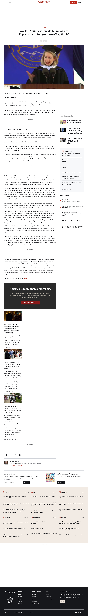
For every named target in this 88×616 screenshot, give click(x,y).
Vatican (20, 601)
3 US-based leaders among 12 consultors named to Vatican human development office (15, 535)
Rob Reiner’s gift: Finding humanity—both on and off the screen (71, 510)
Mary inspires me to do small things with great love (44, 533)
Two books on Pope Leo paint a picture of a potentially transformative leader (72, 226)
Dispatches (44, 27)
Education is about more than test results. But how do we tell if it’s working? (43, 511)
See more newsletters (74, 597)
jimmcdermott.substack (35, 463)
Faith (19, 594)
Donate (47, 594)
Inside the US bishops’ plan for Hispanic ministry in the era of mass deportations (16, 503)
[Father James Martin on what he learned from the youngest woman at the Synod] (13, 359)
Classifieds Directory (50, 599)
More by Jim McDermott (16, 465)
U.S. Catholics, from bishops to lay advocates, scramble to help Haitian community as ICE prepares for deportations (14, 511)
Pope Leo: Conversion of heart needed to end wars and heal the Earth (14, 497)
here (25, 278)
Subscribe (73, 2)
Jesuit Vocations (35, 603)
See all (26, 492)
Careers (34, 596)
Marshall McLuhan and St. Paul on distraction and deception (43, 522)
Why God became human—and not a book (72, 220)
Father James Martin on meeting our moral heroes (72, 535)
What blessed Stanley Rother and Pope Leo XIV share (75, 122)
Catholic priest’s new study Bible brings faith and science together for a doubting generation (75, 131)
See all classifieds (66, 189)
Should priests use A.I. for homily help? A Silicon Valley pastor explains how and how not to (71, 522)
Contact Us (34, 601)
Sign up (62, 601)
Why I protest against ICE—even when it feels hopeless (72, 206)
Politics (20, 599)
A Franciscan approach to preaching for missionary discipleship (69, 529)
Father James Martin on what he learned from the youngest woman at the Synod (12, 365)
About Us (34, 594)
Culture (20, 596)
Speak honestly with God (37, 528)
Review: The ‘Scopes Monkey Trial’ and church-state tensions (71, 503)
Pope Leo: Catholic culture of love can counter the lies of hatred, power (15, 522)
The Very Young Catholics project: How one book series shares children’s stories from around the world (43, 504)
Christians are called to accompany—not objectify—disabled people (74, 140)
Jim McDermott (41, 38)
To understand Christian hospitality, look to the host (43, 497)
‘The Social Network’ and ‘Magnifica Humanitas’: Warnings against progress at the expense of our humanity (12, 329)
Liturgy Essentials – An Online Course (71, 172)
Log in (79, 2)
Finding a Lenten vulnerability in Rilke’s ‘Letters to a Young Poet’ (72, 497)
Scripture (20, 598)
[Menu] (5, 3)
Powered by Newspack (32, 612)
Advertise (48, 598)
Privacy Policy (35, 599)
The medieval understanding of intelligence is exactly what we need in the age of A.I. (72, 214)
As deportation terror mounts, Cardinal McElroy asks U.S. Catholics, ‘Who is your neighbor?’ (12, 409)
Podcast (20, 603)
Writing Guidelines (36, 598)
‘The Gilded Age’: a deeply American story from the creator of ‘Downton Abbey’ (72, 200)
